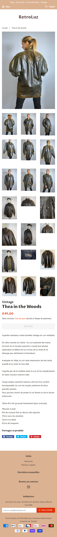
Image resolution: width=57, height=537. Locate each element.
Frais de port (20, 318)
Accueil (4, 28)
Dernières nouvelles (28, 472)
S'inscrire (46, 510)
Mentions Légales (28, 465)
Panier (52, 7)
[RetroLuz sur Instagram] (28, 487)
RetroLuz (28, 17)
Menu (7, 7)
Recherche (29, 461)
